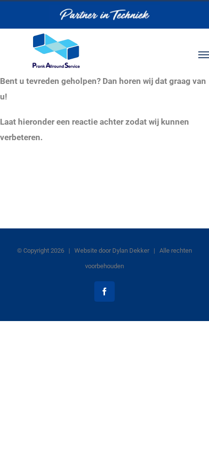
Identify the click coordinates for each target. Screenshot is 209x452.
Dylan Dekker (130, 250)
